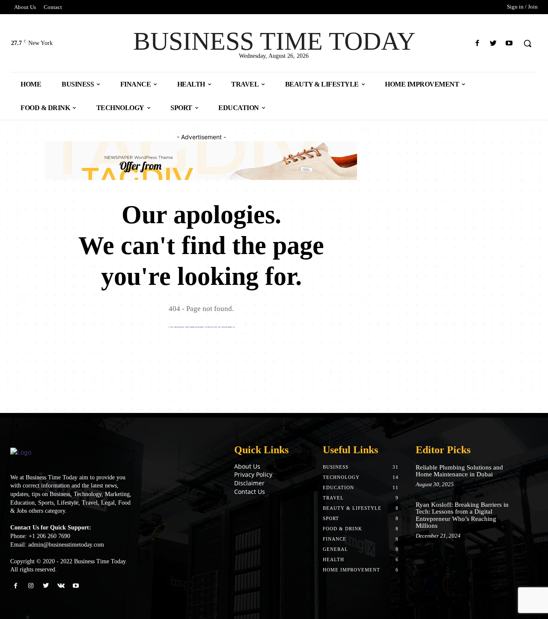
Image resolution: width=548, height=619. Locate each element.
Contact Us (249, 491)
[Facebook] (477, 43)
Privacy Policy (253, 474)
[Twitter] (493, 43)
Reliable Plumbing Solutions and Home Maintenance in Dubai (459, 471)
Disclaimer (249, 483)
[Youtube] (509, 43)
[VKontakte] (61, 585)
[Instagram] (30, 585)
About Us (247, 466)
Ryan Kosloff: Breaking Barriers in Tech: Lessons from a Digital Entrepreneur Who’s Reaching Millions (462, 515)
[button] (527, 43)
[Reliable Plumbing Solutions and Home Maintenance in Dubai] (525, 474)
